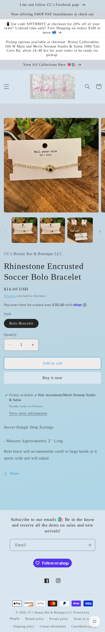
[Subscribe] (89, 545)
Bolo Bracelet (21, 323)
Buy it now (52, 378)
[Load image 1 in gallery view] (24, 230)
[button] (6, 86)
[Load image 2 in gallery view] (52, 230)
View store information (28, 413)
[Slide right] (99, 231)
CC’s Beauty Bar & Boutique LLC (50, 612)
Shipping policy (23, 626)
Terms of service (84, 618)
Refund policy (34, 618)
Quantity (10, 334)
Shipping (10, 296)
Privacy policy (58, 618)
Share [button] (14, 473)
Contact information (53, 626)
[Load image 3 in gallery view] (80, 230)
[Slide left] (5, 231)
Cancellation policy (84, 626)
